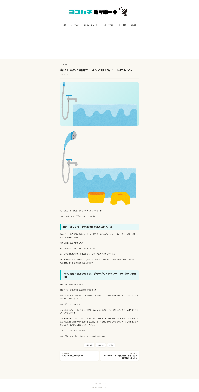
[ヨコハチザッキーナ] (99, 11)
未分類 (133, 25)
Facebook (101, 345)
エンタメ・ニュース (90, 25)
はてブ (111, 345)
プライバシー (97, 383)
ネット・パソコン (108, 25)
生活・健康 (64, 65)
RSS (105, 383)
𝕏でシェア (89, 345)
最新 (64, 25)
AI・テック (75, 25)
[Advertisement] (99, 43)
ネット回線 (122, 25)
